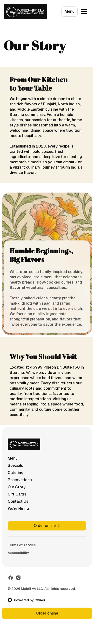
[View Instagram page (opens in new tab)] (18, 578)
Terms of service (22, 545)
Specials (15, 465)
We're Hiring (18, 508)
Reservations (20, 479)
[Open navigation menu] (84, 11)
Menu (69, 11)
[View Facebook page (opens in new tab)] (10, 578)
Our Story (17, 487)
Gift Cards (17, 494)
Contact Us (18, 501)
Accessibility (18, 553)
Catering (15, 472)
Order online (47, 613)
